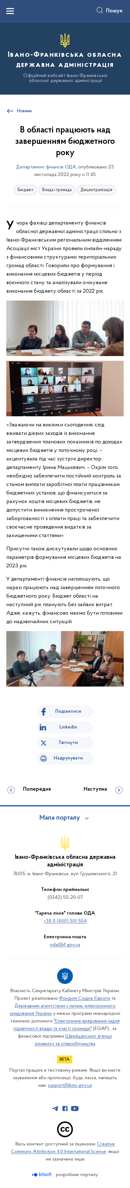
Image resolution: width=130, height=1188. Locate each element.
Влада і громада (57, 190)
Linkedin (68, 727)
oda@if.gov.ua (65, 944)
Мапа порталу (59, 818)
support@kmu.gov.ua (70, 1085)
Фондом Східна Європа (84, 998)
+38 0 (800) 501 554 (65, 921)
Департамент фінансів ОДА (46, 167)
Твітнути (68, 742)
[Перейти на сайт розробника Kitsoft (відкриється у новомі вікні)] (42, 1174)
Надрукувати (68, 758)
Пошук (114, 11)
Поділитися (68, 711)
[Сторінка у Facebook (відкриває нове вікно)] (65, 1108)
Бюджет (25, 190)
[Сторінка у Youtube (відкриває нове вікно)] (75, 1108)
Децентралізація (96, 190)
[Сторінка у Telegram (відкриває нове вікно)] (55, 1108)
